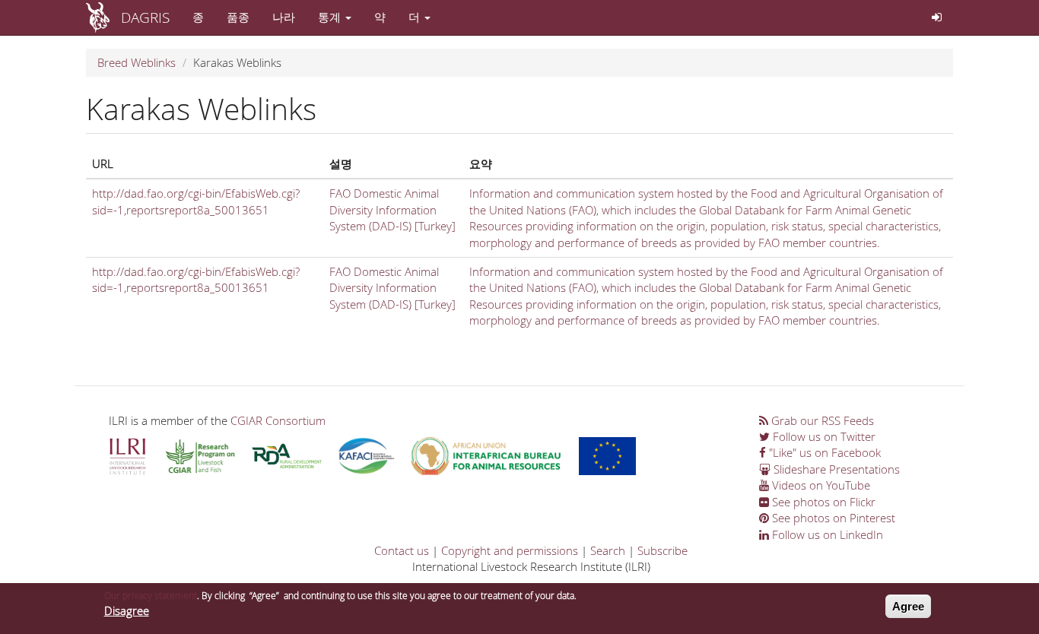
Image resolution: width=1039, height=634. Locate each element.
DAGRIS (145, 17)
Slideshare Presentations (835, 469)
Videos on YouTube (819, 485)
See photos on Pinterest (832, 517)
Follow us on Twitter (822, 436)
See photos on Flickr (822, 501)
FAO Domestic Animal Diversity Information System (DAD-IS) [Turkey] (392, 209)
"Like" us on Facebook (823, 452)
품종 (238, 16)
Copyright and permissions (509, 550)
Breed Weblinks (136, 62)
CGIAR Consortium (278, 420)
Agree (908, 606)
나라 (283, 16)
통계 (331, 16)
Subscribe (662, 550)
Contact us (401, 550)
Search (607, 550)
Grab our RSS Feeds (821, 420)
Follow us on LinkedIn (826, 534)
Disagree (126, 611)
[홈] (103, 17)
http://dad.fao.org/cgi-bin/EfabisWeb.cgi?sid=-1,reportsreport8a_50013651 (196, 201)
